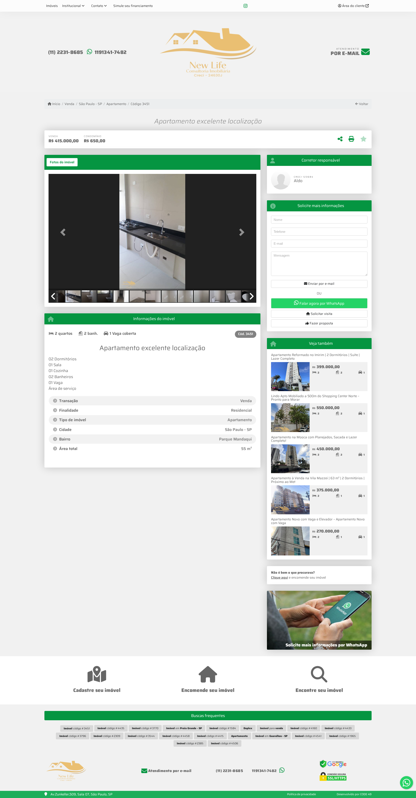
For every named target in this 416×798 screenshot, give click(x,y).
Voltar (363, 104)
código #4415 (210, 736)
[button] (64, 232)
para (271, 728)
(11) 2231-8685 (65, 52)
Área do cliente (353, 5)
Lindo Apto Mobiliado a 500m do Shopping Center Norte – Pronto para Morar (315, 397)
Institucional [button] (71, 5)
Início (55, 104)
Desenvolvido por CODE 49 (354, 794)
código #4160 (304, 728)
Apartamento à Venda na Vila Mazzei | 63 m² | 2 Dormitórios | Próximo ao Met (317, 480)
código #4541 (308, 736)
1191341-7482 (111, 52)
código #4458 (176, 736)
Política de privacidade (301, 794)
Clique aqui (279, 577)
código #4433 (338, 728)
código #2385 (190, 743)
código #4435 (111, 728)
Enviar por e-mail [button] (320, 283)
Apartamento (116, 104)
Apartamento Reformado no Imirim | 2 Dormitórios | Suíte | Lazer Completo (315, 356)
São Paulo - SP (90, 104)
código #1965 (342, 736)
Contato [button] (97, 5)
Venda (69, 104)
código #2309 (107, 736)
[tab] (62, 162)
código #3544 (141, 736)
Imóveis (52, 5)
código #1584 (223, 728)
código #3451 (77, 728)
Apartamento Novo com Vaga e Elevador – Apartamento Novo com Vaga (318, 521)
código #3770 (145, 728)
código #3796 (72, 736)
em (184, 728)
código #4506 (224, 743)
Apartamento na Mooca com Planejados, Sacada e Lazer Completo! (314, 439)
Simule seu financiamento (133, 5)
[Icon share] (245, 6)
